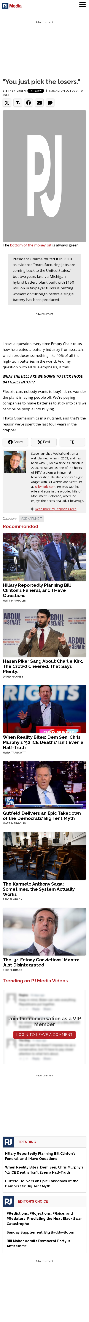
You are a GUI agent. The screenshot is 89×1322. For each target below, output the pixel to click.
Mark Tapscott (14, 752)
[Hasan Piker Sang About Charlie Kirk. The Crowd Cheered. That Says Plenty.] (44, 632)
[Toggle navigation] (82, 5)
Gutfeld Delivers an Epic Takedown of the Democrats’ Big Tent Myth (42, 815)
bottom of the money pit (30, 245)
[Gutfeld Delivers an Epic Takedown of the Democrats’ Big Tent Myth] (44, 784)
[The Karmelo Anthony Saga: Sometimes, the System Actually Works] (44, 855)
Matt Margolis (14, 600)
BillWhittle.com (45, 487)
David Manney (13, 676)
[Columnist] (16, 462)
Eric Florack (12, 899)
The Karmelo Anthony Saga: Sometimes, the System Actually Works (39, 889)
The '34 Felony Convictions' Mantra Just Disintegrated (41, 962)
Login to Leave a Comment (44, 1035)
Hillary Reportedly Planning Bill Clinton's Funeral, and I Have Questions (37, 590)
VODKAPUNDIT (31, 518)
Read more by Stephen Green (55, 509)
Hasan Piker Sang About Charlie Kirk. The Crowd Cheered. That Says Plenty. (43, 666)
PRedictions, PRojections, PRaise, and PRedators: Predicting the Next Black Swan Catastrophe (45, 1218)
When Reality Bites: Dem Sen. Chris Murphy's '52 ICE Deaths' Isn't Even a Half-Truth (43, 742)
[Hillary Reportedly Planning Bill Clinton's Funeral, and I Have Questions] (44, 556)
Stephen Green (14, 91)
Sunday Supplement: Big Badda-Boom (40, 1232)
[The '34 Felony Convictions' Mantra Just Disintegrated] (44, 931)
